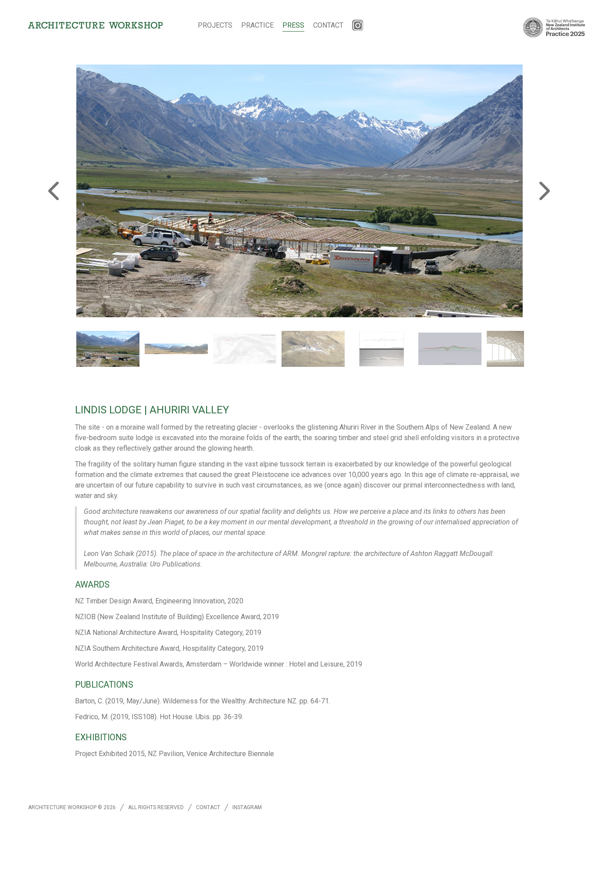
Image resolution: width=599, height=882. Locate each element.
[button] (108, 349)
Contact (328, 25)
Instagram (247, 807)
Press (293, 25)
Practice (257, 25)
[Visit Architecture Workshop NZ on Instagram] (358, 25)
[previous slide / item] (55, 191)
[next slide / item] (544, 191)
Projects (215, 25)
